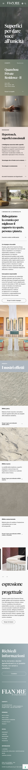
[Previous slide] (3, 577)
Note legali (5, 715)
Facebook (5, 740)
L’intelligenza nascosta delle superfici (13, 144)
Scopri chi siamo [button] (8, 622)
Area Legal (5, 717)
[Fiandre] (13, 3)
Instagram (5, 736)
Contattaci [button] (14, 673)
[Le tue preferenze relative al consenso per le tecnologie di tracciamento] (25, 767)
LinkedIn (4, 734)
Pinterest (5, 732)
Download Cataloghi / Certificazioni (13, 751)
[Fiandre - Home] (14, 692)
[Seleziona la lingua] (22, 3)
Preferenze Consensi (8, 719)
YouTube (4, 738)
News (3, 753)
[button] (14, 92)
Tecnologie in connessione (9, 166)
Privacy (4, 724)
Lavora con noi (6, 755)
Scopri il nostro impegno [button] (14, 300)
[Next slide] (7, 577)
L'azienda (4, 749)
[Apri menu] (3, 3)
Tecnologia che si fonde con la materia (13, 160)
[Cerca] (25, 3)
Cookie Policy (6, 721)
